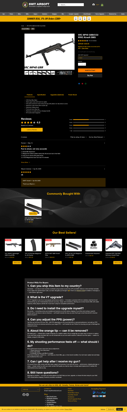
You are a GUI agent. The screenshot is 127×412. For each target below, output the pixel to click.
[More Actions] (105, 143)
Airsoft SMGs (25, 28)
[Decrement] (79, 64)
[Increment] (85, 64)
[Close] (125, 409)
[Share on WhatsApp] (86, 84)
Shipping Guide (80, 290)
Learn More (91, 48)
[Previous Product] (2, 245)
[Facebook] (23, 394)
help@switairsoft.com (55, 390)
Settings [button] (103, 409)
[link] (87, 40)
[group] (63, 211)
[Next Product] (125, 245)
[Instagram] (27, 394)
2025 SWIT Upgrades (83, 55)
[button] (102, 4)
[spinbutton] (82, 64)
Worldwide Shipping (52, 398)
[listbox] (31, 389)
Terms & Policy (72, 401)
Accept (119, 409)
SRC (33, 28)
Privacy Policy (68, 409)
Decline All (111, 409)
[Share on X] (89, 84)
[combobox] (90, 57)
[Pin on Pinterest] (82, 84)
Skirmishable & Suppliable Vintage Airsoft (39, 6)
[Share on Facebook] (79, 84)
